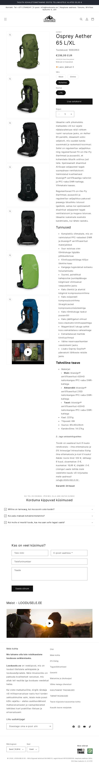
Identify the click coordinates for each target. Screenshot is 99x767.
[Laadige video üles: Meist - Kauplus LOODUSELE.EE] (49, 623)
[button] (5, 19)
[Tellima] (50, 726)
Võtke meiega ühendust (61, 684)
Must (62, 77)
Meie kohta (55, 655)
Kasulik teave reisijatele (61, 707)
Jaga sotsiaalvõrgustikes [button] (70, 436)
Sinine (74, 77)
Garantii (53, 672)
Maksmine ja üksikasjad (61, 678)
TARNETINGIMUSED (59, 696)
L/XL (61, 93)
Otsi (52, 649)
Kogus (58, 109)
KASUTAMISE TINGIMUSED (62, 690)
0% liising (54, 661)
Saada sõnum (22, 588)
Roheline (63, 82)
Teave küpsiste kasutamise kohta (65, 702)
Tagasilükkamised (58, 667)
